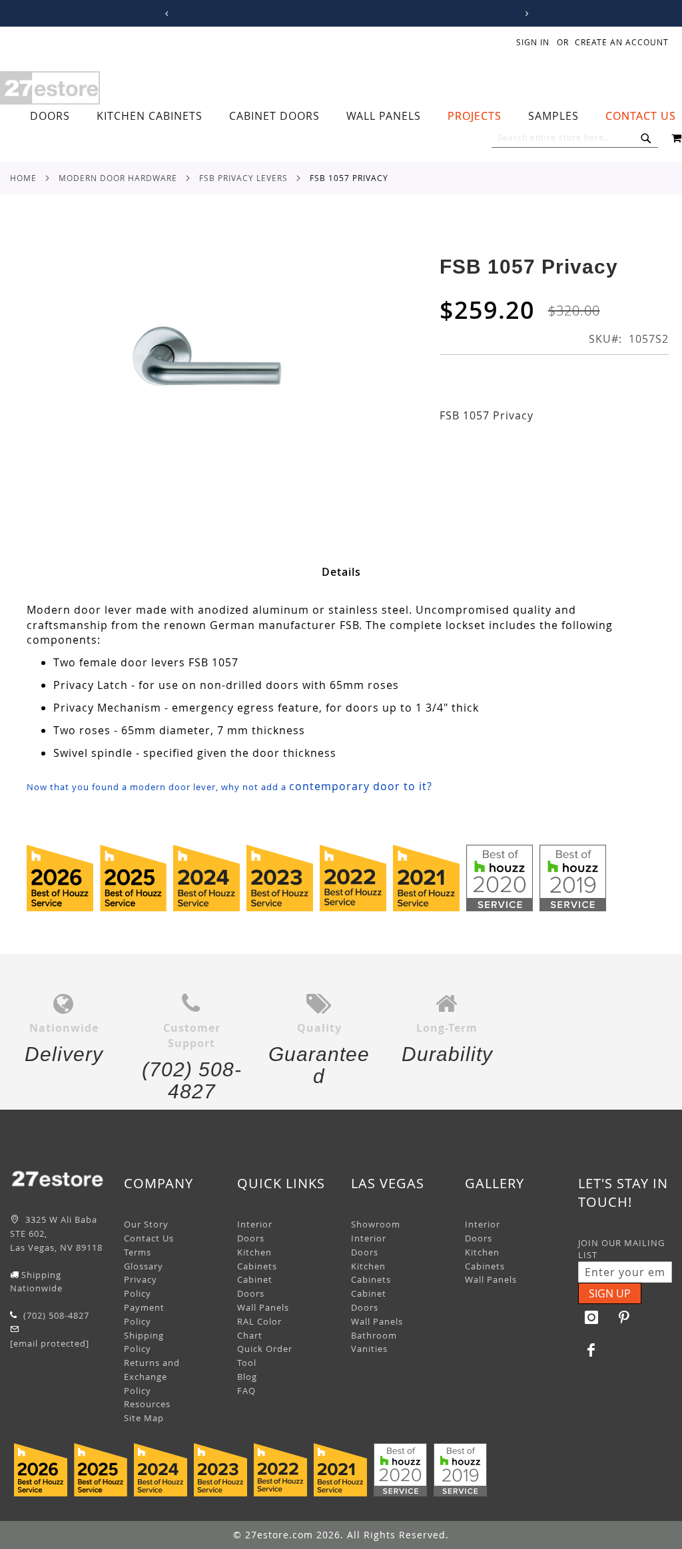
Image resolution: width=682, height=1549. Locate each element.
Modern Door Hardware (118, 177)
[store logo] (50, 88)
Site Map (144, 1418)
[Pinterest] (624, 1317)
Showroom (375, 1224)
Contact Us (149, 1238)
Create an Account (622, 42)
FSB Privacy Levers (243, 177)
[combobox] (575, 138)
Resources (147, 1404)
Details (341, 571)
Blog (247, 1377)
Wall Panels (263, 1307)
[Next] (524, 13)
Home (23, 177)
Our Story (146, 1224)
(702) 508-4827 (55, 1315)
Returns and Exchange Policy (152, 1377)
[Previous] (164, 13)
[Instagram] (591, 1317)
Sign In (532, 42)
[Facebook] (591, 1350)
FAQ (246, 1391)
